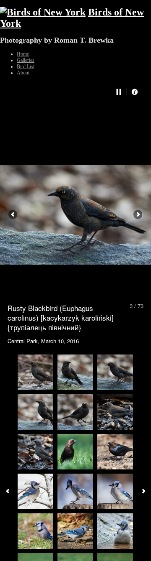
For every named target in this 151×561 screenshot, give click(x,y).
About (23, 73)
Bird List (25, 66)
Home (23, 54)
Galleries (25, 60)
